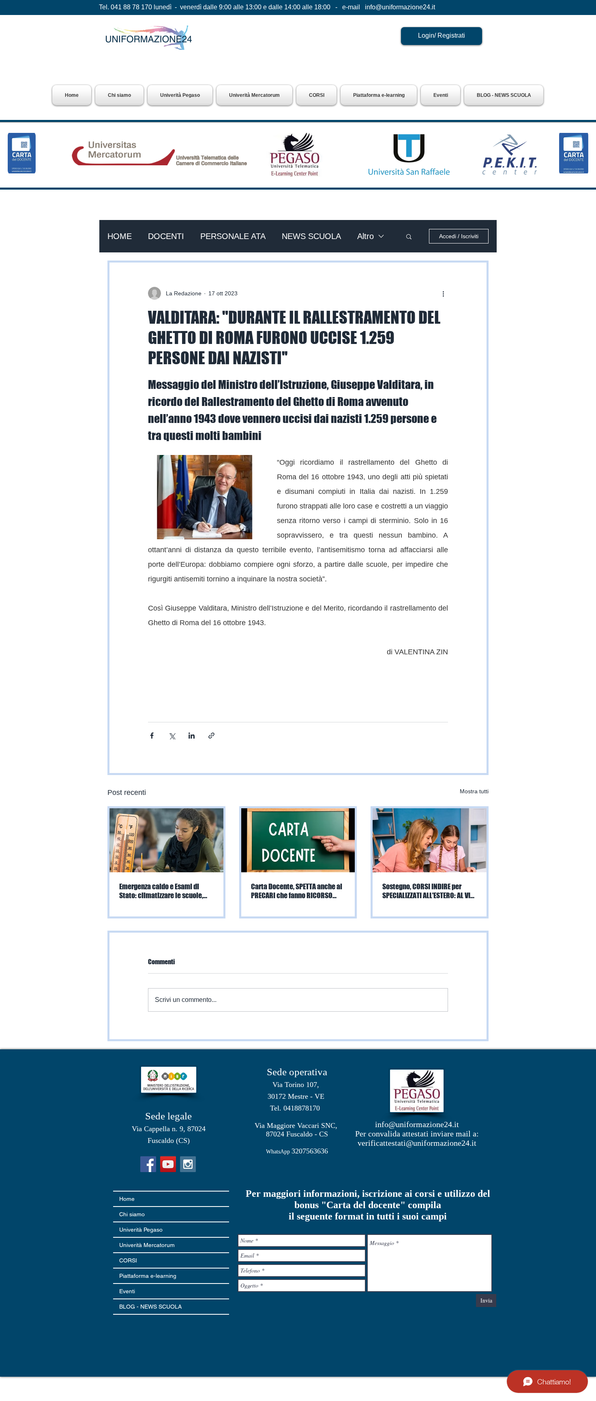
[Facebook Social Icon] (148, 1164)
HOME (119, 236)
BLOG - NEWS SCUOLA (150, 1306)
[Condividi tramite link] (211, 735)
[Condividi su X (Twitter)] (172, 735)
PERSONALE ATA (233, 236)
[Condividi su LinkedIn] (191, 735)
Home (127, 1199)
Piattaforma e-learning (147, 1276)
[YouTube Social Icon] (168, 1164)
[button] (180, 95)
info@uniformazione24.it (400, 7)
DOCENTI (166, 236)
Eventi (127, 1291)
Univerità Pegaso (141, 1229)
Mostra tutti (474, 791)
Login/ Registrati (441, 35)
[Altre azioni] (443, 293)
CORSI (128, 1260)
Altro (365, 236)
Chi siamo (132, 1214)
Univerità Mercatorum (147, 1245)
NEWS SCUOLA (311, 236)
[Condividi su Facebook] (152, 735)
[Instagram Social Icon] (188, 1164)
